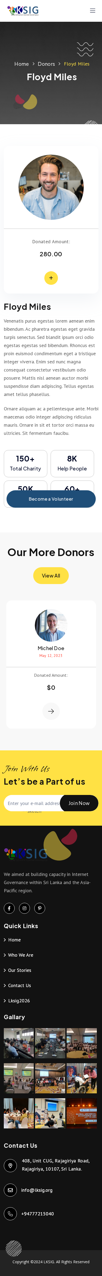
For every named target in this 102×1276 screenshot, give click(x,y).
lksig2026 (19, 1000)
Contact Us (19, 985)
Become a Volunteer (51, 499)
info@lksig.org (37, 1190)
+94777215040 (38, 1214)
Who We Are (20, 955)
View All (51, 575)
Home (21, 64)
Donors (46, 64)
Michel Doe (51, 648)
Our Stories (19, 970)
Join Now (79, 803)
